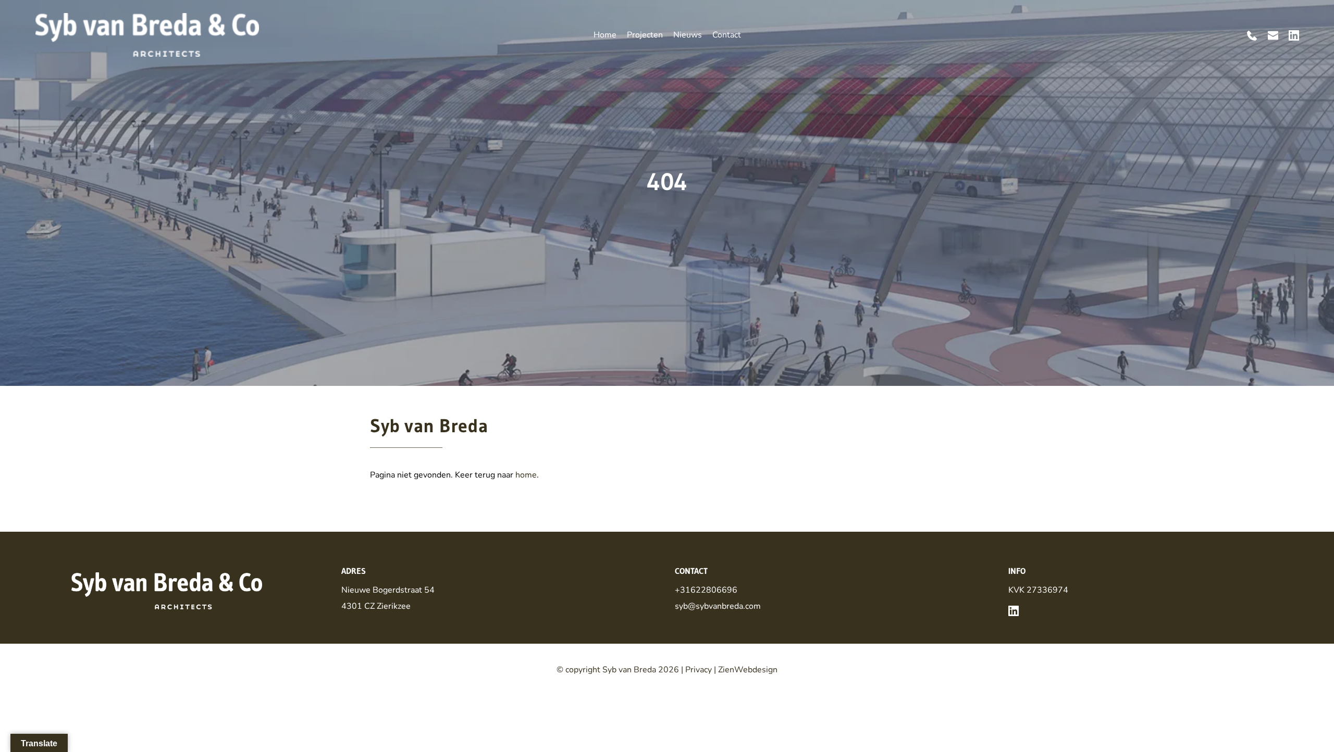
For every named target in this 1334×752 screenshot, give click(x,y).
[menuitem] (605, 35)
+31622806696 (706, 590)
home (526, 475)
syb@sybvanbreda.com (718, 606)
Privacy (698, 669)
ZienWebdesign (747, 669)
